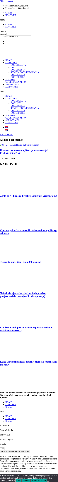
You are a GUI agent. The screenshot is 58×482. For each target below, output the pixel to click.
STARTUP (10, 79)
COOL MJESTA (18, 70)
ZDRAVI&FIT (11, 87)
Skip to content (6, 1)
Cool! (18, 481)
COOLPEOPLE (18, 77)
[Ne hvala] (48, 481)
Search (3, 34)
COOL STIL (16, 67)
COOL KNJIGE (18, 74)
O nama (8, 13)
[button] (29, 20)
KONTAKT (10, 15)
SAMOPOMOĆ (12, 84)
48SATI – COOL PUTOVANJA (25, 72)
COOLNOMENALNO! (15, 82)
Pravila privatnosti (39, 481)
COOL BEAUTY (18, 65)
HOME (8, 402)
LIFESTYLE (11, 62)
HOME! (9, 60)
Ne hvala (26, 481)
